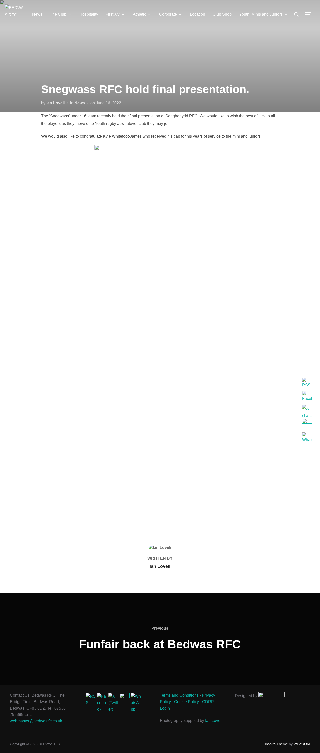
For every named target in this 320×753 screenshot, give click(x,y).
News (37, 14)
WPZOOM (302, 744)
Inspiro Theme (276, 744)
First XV (113, 14)
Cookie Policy (186, 702)
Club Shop (222, 14)
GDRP (208, 702)
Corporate (168, 14)
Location (197, 14)
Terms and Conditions (179, 695)
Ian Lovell (55, 103)
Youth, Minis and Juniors (261, 14)
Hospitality (89, 14)
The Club (58, 14)
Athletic (139, 14)
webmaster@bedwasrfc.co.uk (36, 721)
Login (165, 708)
